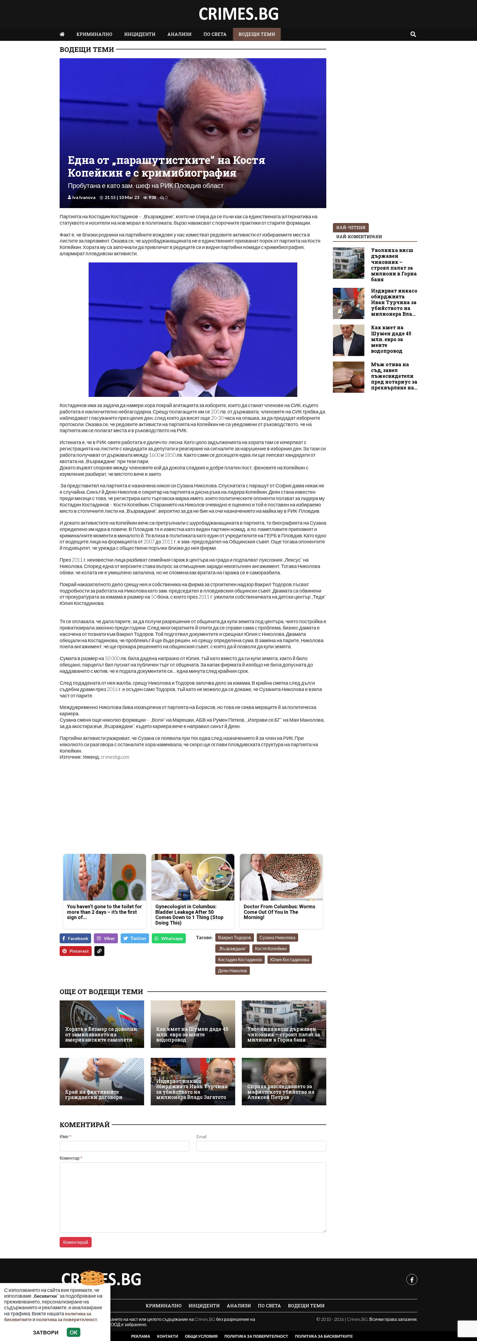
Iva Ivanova (84, 197)
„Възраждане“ (232, 948)
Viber (109, 938)
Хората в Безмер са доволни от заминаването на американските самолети (101, 1034)
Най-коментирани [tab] (359, 236)
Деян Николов (232, 970)
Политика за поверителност (256, 1336)
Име (65, 1136)
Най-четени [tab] (350, 227)
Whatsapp (172, 938)
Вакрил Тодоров (234, 937)
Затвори (46, 1332)
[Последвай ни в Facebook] (411, 14)
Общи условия (201, 1336)
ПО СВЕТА (215, 34)
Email (201, 1136)
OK (74, 1332)
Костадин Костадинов (240, 959)
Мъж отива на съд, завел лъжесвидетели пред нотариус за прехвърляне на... (394, 376)
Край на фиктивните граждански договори (94, 1094)
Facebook (78, 938)
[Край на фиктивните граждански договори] (102, 1081)
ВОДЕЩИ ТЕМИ (257, 34)
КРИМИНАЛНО (94, 34)
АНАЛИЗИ (179, 34)
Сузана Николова (277, 937)
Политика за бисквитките (324, 1336)
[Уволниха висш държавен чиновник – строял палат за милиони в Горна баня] (284, 1024)
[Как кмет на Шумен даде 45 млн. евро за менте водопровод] (193, 1024)
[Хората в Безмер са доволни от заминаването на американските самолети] (102, 1024)
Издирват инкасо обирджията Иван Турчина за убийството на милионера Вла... (394, 302)
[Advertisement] (125, 810)
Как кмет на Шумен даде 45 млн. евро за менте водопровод (192, 1034)
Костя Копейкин (271, 948)
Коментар (71, 1158)
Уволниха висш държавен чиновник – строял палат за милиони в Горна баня (283, 1034)
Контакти (167, 1336)
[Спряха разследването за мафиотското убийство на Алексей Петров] (284, 1081)
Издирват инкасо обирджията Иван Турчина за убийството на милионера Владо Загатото (191, 1089)
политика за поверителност (66, 1319)
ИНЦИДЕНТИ (139, 34)
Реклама (140, 1336)
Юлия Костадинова (289, 959)
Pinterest (79, 951)
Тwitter (138, 938)
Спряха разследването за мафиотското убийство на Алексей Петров (280, 1092)
